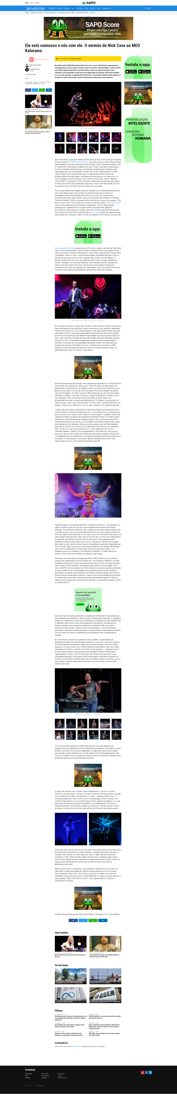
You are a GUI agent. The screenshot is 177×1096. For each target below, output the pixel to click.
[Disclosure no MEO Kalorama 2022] (105, 829)
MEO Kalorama (36, 83)
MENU (27, 3)
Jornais (36, 3)
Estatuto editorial (39, 1085)
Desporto (57, 1031)
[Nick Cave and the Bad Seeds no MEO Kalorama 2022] (60, 137)
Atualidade (28, 109)
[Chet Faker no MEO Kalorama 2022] (71, 829)
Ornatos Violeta (28, 82)
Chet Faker (41, 82)
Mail (32, 3)
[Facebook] (146, 1072)
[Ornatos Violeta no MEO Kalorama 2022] (60, 723)
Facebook (76, 1046)
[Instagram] (142, 1072)
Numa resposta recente (64, 248)
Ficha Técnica (28, 1085)
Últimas (59, 1010)
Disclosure (35, 82)
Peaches (43, 83)
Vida (26, 78)
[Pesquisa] (144, 8)
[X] (150, 1072)
